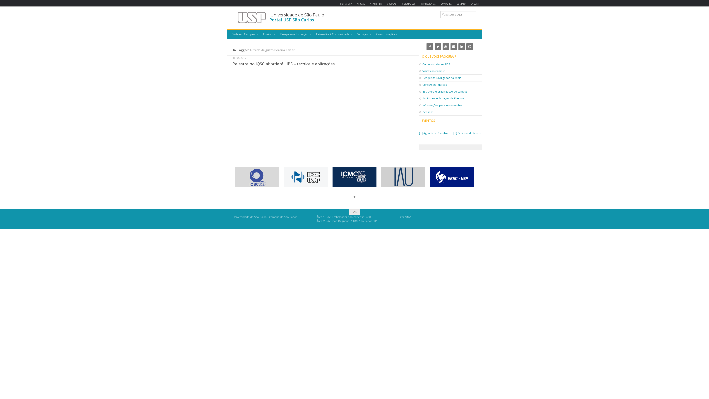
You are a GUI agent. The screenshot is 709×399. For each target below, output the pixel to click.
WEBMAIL (361, 4)
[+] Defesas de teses (467, 133)
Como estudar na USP (436, 64)
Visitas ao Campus (434, 71)
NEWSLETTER (376, 4)
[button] (354, 197)
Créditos (405, 217)
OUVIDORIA (446, 4)
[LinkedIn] (461, 46)
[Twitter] (438, 46)
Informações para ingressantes (442, 105)
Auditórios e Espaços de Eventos (443, 98)
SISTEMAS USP (408, 4)
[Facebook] (430, 46)
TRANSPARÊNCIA (427, 4)
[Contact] (454, 46)
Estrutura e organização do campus (444, 91)
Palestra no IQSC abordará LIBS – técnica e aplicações (284, 63)
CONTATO (461, 4)
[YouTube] (446, 46)
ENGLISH (475, 4)
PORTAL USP (346, 4)
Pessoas (428, 112)
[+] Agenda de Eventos (433, 133)
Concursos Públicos (434, 84)
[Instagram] (469, 46)
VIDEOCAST (392, 4)
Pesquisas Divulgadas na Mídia (441, 78)
